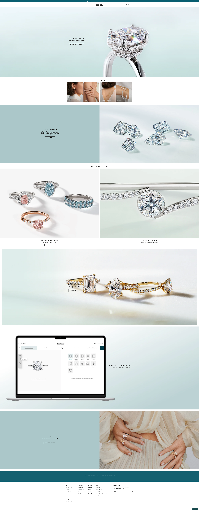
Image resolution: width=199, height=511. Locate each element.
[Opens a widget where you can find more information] (195, 509)
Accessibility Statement (70, 499)
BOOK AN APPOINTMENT (50, 442)
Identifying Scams (81, 491)
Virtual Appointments (129, 1)
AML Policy (98, 495)
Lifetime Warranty (81, 489)
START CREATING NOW (120, 370)
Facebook (90, 489)
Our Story (84, 5)
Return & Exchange (69, 491)
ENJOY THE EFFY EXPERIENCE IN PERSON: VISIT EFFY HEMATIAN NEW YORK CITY (99, 475)
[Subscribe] (132, 491)
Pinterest (90, 493)
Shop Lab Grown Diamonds (76, 44)
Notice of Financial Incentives (101, 493)
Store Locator (68, 493)
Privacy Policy (98, 487)
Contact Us (68, 497)
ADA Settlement (69, 501)
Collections (73, 5)
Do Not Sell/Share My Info (100, 491)
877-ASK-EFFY (81, 493)
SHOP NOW (49, 244)
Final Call (78, 5)
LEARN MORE (49, 137)
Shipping (67, 489)
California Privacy (99, 489)
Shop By (67, 5)
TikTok (89, 491)
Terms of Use (68, 506)
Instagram (90, 487)
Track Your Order (69, 487)
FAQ (66, 495)
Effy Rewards (80, 487)
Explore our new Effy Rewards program (99, 1)
